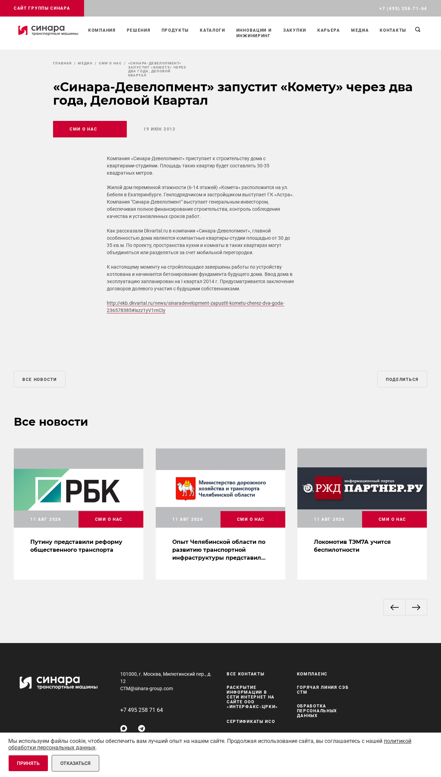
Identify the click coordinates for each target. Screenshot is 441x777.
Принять (28, 763)
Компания (102, 30)
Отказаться (75, 763)
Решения (139, 30)
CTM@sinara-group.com (146, 688)
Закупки (294, 30)
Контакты (393, 30)
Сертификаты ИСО (251, 721)
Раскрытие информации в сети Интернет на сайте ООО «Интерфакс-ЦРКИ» (252, 697)
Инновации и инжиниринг (254, 33)
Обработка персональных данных (317, 711)
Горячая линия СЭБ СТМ (323, 690)
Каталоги (212, 30)
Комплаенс (312, 674)
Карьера (328, 30)
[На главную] (48, 30)
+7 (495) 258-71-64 (403, 8)
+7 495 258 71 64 (141, 710)
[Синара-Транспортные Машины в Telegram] (141, 728)
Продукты (175, 30)
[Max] (123, 728)
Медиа (360, 30)
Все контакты (245, 674)
